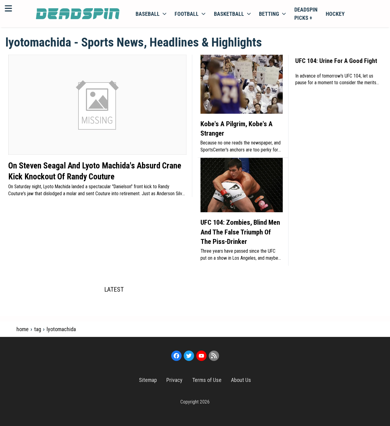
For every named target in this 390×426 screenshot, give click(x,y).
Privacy (174, 380)
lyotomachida (61, 329)
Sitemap (148, 380)
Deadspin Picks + (305, 13)
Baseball (148, 14)
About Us (241, 380)
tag (37, 329)
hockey (335, 14)
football (187, 14)
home (22, 329)
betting (269, 14)
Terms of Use (207, 380)
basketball (229, 14)
